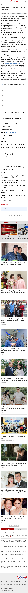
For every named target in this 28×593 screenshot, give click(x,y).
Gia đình (5, 5)
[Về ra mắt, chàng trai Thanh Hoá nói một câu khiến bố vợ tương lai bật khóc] (14, 479)
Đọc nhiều (7, 529)
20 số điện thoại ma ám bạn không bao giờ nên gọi (12, 554)
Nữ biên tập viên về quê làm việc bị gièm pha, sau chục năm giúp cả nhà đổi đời (13, 408)
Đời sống (3, 324)
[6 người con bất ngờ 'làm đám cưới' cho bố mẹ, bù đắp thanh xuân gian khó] (14, 367)
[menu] (1, 1)
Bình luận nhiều (20, 529)
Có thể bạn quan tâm (9, 222)
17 (10, 536)
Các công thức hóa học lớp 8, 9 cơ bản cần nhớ (11, 551)
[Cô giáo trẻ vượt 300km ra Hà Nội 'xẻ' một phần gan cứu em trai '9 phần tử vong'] (14, 338)
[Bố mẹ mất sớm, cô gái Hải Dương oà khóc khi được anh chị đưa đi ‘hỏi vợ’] (14, 280)
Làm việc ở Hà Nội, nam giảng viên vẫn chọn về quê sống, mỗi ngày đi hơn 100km (13, 320)
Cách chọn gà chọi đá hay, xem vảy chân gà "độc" (12, 558)
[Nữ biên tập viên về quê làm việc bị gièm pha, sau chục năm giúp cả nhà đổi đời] (14, 396)
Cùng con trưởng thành (7, 440)
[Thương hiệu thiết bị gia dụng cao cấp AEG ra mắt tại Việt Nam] (9, 229)
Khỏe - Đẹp (3, 354)
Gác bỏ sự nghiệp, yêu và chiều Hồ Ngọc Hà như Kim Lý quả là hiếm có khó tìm (12, 518)
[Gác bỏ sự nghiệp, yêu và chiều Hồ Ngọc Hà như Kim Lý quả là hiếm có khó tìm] (14, 506)
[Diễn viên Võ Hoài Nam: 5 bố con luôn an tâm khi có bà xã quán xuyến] (14, 252)
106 (25, 551)
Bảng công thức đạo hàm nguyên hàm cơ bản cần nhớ (13, 532)
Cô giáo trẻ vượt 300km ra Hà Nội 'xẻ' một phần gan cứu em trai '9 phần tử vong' (13, 350)
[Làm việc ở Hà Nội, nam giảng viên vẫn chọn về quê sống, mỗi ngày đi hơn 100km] (14, 308)
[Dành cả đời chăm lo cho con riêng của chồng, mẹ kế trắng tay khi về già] (14, 452)
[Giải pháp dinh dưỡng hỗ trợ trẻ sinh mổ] (14, 425)
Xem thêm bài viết (14, 525)
